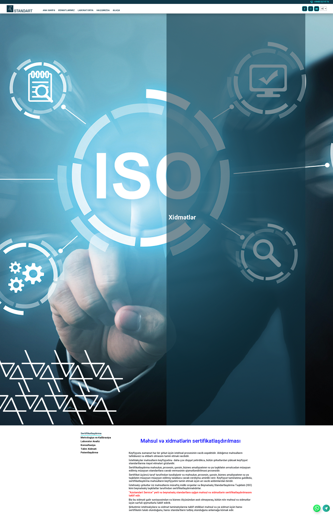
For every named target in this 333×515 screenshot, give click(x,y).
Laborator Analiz (90, 441)
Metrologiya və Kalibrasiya (96, 437)
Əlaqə (116, 10)
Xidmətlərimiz (66, 10)
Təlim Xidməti (89, 448)
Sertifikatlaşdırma (91, 433)
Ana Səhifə (49, 10)
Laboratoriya (85, 10)
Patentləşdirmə (89, 452)
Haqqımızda (103, 10)
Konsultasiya (88, 445)
